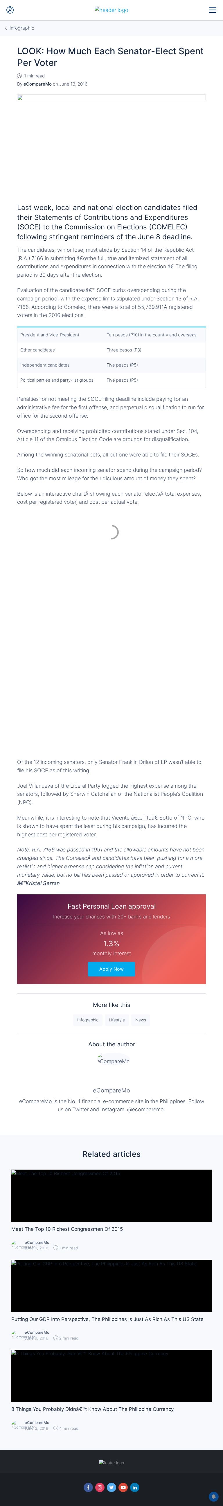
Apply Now (111, 969)
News (140, 1019)
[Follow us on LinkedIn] (134, 1487)
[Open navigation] (213, 10)
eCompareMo (111, 1090)
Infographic (87, 1019)
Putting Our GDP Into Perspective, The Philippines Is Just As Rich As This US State (107, 1319)
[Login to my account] (10, 10)
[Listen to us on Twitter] (111, 1487)
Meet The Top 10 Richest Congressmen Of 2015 (67, 1229)
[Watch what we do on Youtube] (123, 1487)
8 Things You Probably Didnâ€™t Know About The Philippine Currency (92, 1409)
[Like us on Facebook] (88, 1487)
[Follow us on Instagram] (100, 1487)
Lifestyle (117, 1019)
